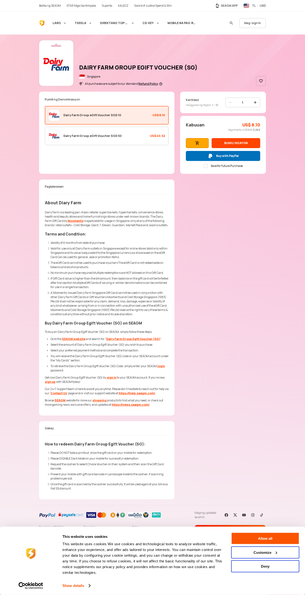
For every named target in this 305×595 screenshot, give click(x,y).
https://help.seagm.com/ (137, 393)
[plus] (255, 102)
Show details (73, 586)
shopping (99, 400)
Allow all (265, 538)
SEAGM (60, 400)
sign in (112, 377)
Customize (262, 552)
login (161, 366)
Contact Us (59, 393)
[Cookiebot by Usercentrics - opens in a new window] (31, 585)
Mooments (75, 221)
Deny (265, 566)
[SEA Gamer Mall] (42, 23)
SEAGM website (73, 339)
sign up (50, 382)
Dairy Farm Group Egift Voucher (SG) (133, 339)
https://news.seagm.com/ (130, 405)
